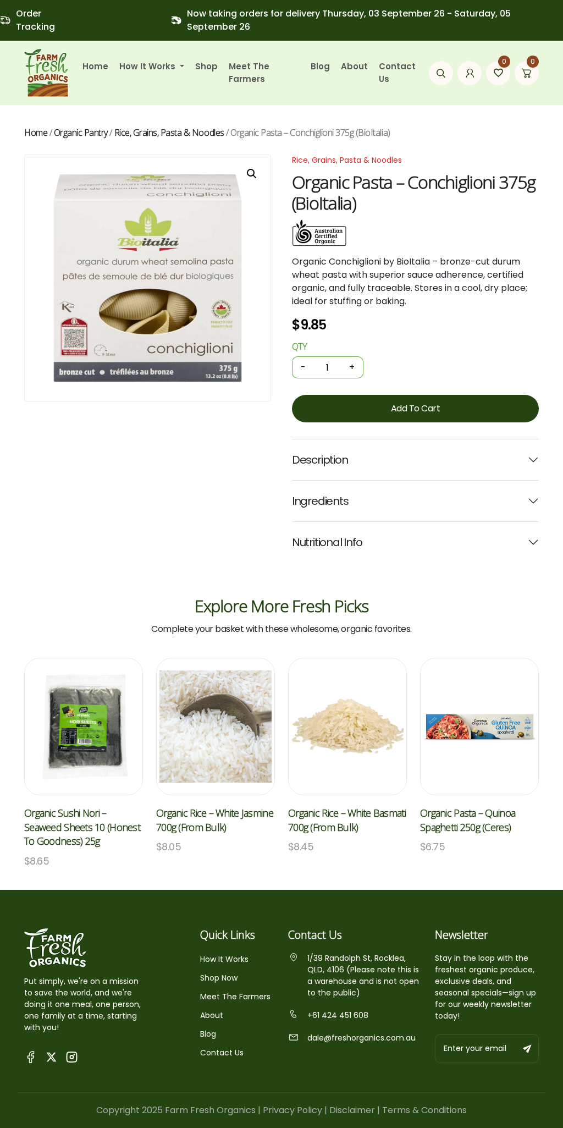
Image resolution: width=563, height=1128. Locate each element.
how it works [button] (148, 66)
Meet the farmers (249, 72)
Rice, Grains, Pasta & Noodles (169, 132)
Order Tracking (35, 20)
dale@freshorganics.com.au (361, 1037)
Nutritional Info (327, 542)
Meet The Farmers (235, 996)
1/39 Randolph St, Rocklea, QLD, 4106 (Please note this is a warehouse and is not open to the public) (363, 975)
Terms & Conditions (424, 1110)
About (354, 66)
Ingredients (320, 501)
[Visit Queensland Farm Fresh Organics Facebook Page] (31, 1056)
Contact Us (397, 72)
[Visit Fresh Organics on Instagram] (72, 1056)
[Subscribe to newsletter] (528, 1048)
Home (95, 66)
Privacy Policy (292, 1110)
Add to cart (415, 408)
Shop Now (219, 977)
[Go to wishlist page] (498, 73)
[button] (252, 174)
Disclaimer (352, 1110)
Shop (206, 66)
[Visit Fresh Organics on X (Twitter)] (51, 1056)
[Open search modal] (441, 73)
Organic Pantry (81, 132)
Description (320, 459)
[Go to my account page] (469, 73)
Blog (320, 66)
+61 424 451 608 (337, 1015)
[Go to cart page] (527, 73)
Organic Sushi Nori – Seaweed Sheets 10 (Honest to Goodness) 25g (82, 827)
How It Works (224, 959)
